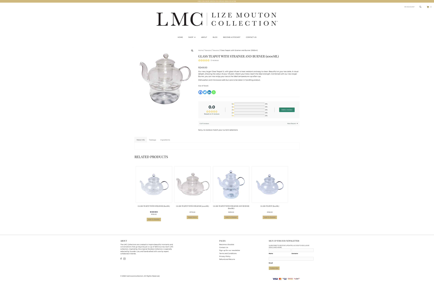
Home (200, 50)
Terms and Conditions (228, 253)
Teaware (208, 50)
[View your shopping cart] (428, 6)
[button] (192, 51)
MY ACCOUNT (409, 7)
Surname (295, 253)
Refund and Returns (227, 259)
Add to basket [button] (153, 219)
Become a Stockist (226, 244)
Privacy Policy (224, 256)
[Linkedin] (209, 90)
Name (271, 253)
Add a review (286, 110)
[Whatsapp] (214, 90)
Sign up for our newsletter (229, 250)
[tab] (140, 139)
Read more (192, 217)
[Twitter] (205, 90)
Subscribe (274, 268)
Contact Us (223, 247)
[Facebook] (200, 90)
